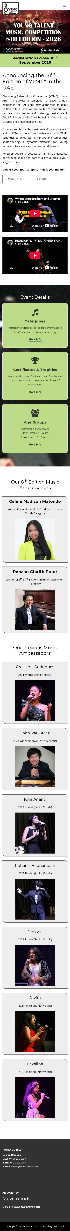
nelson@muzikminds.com (24, 1166)
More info (35, 339)
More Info (14, 179)
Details (41, 179)
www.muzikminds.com (27, 1206)
